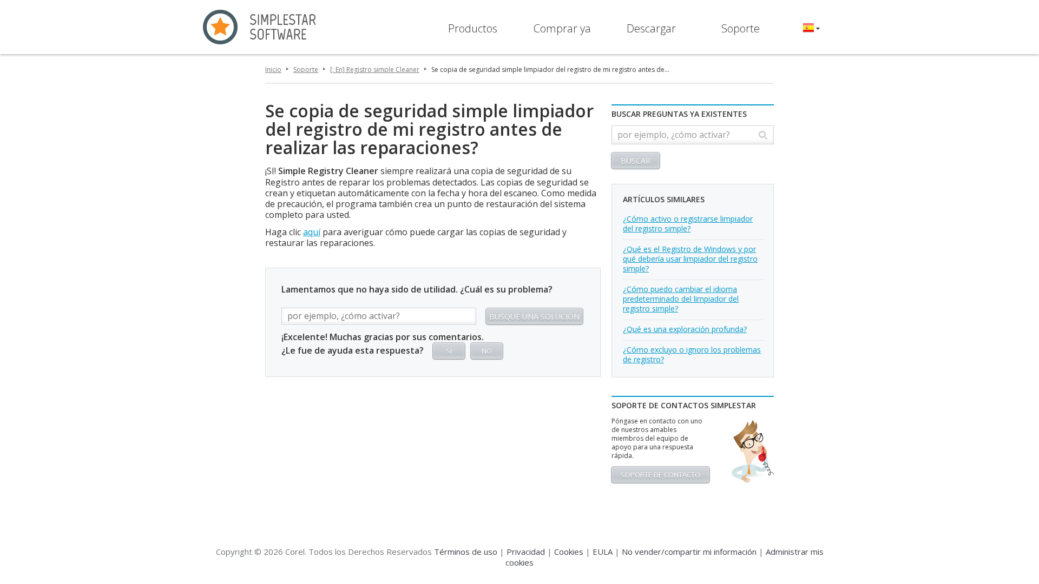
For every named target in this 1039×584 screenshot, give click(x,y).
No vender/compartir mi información (689, 551)
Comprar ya (562, 28)
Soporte (740, 28)
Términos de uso (465, 551)
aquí (311, 232)
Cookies (568, 551)
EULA (603, 551)
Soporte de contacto (660, 475)
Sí (449, 351)
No (487, 351)
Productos (472, 28)
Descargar (651, 28)
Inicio (273, 69)
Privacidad (526, 551)
